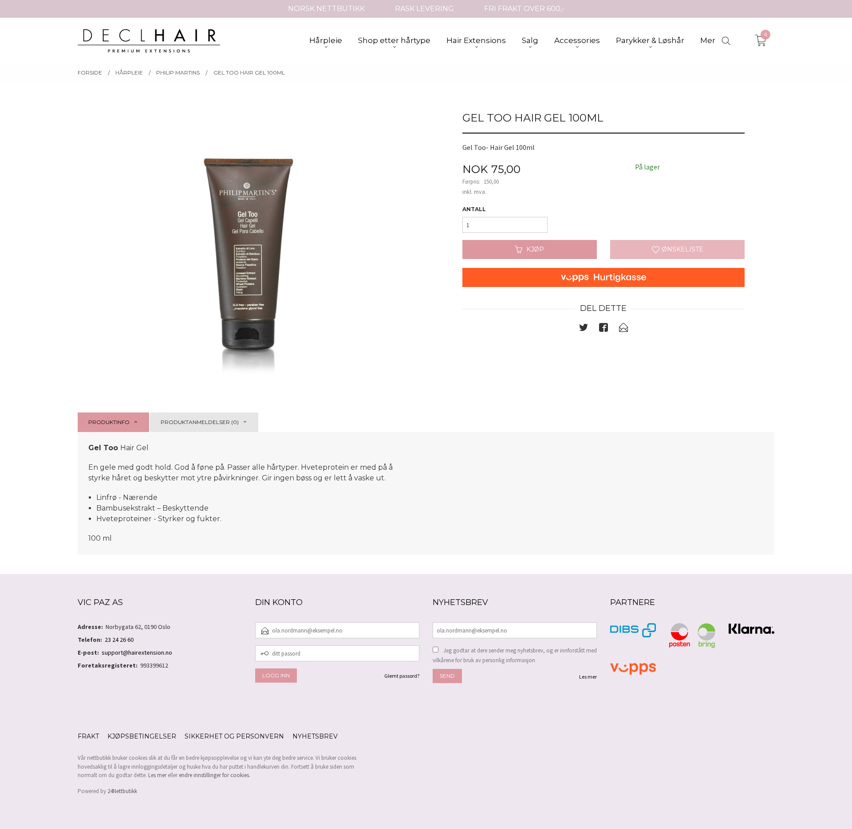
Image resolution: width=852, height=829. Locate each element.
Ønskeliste (681, 249)
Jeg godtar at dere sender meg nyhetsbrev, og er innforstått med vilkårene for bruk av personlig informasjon (515, 655)
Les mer (588, 676)
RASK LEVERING (424, 8)
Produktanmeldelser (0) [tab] (200, 422)
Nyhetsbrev (315, 736)
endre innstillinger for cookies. (214, 775)
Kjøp (535, 249)
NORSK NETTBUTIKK (326, 8)
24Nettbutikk (122, 791)
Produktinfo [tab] (109, 422)
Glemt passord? (401, 675)
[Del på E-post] (623, 329)
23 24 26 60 (119, 640)
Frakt (88, 736)
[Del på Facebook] (603, 329)
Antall (474, 209)
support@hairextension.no (137, 652)
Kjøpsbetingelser (141, 736)
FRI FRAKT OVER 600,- (524, 8)
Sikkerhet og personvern (234, 736)
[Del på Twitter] (584, 329)
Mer (707, 40)
